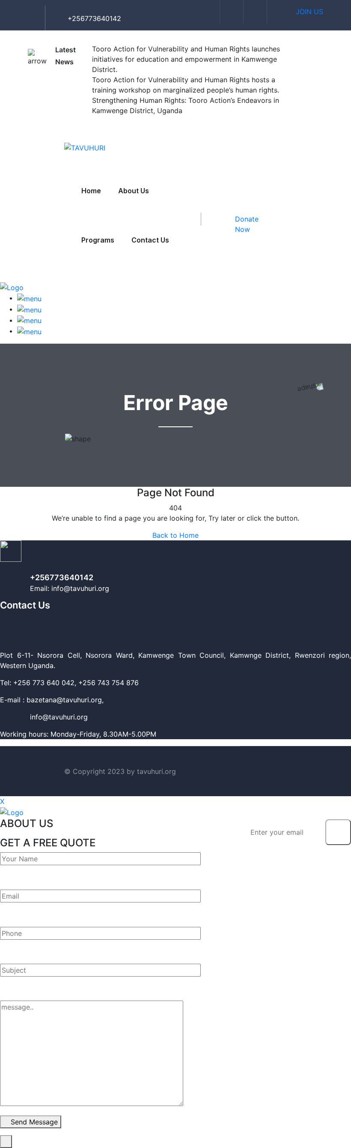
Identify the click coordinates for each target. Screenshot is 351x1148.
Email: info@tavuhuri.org (69, 588)
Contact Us (150, 240)
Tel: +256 (15, 682)
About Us (133, 190)
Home (91, 190)
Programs (97, 240)
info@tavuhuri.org (44, 717)
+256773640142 (61, 577)
